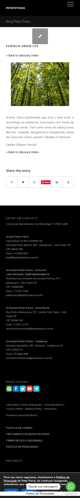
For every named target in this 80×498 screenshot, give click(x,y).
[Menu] (68, 4)
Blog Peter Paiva (18, 21)
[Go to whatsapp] (71, 486)
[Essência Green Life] (40, 36)
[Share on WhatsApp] (34, 182)
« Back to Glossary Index (22, 55)
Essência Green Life (22, 46)
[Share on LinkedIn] (57, 182)
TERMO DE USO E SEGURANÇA (24, 440)
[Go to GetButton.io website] (70, 494)
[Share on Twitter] (23, 182)
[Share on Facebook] (11, 182)
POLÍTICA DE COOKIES (19, 428)
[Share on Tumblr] (68, 182)
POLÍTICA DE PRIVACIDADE (22, 446)
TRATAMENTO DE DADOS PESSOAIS (28, 434)
